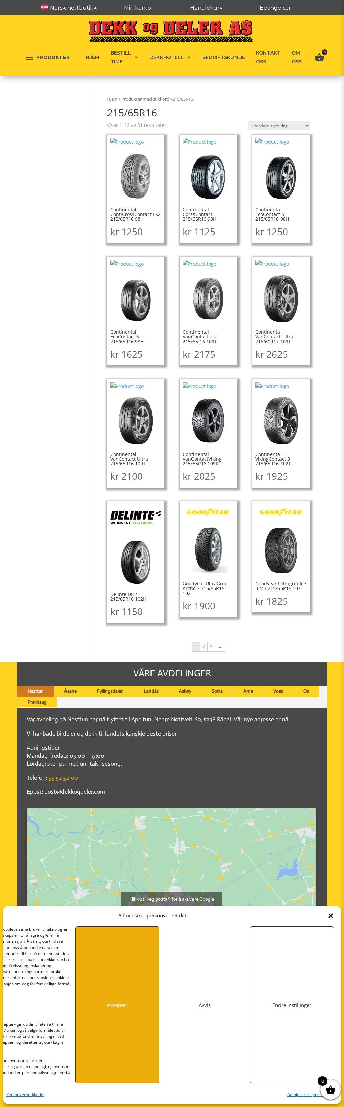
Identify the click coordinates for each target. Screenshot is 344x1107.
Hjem (92, 57)
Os (306, 691)
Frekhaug (37, 702)
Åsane (70, 691)
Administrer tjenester (307, 1094)
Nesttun (36, 691)
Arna (248, 691)
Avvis (205, 1005)
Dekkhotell (166, 57)
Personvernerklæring (26, 1094)
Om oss (297, 57)
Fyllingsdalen (110, 691)
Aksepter (117, 1005)
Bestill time (121, 57)
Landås (151, 691)
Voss (278, 691)
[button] (330, 915)
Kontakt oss (268, 57)
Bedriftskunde (223, 57)
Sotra (217, 691)
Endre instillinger (291, 1005)
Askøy (185, 691)
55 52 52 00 (63, 777)
